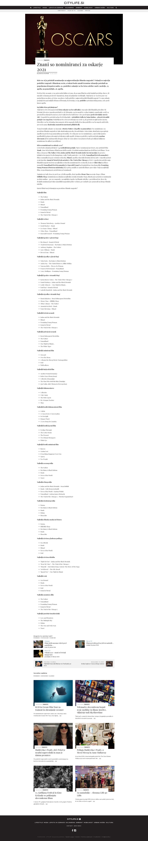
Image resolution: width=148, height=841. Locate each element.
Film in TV (72, 10)
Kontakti (70, 825)
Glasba (80, 10)
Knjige (87, 10)
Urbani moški (100, 7)
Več (60, 715)
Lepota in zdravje (56, 7)
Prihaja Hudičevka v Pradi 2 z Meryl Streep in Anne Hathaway (91, 751)
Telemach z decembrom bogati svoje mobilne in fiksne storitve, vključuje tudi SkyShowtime (91, 710)
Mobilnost (88, 7)
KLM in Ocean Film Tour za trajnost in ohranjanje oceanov (49, 708)
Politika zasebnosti (86, 836)
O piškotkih (97, 836)
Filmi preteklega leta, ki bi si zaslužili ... (100, 643)
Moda (45, 7)
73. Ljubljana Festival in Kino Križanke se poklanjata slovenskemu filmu (48, 795)
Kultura (110, 7)
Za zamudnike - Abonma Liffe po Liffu (92, 794)
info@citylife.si (106, 836)
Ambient (79, 7)
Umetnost (62, 10)
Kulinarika (69, 7)
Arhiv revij (77, 825)
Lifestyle (37, 7)
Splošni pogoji (70, 836)
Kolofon (78, 836)
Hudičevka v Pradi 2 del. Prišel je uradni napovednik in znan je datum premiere (50, 753)
